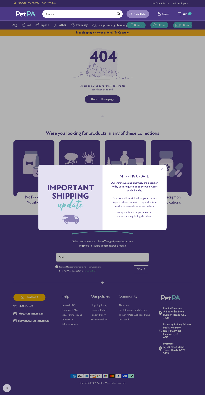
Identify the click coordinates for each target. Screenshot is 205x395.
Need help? (140, 14)
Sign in (165, 14)
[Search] (118, 14)
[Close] (162, 168)
